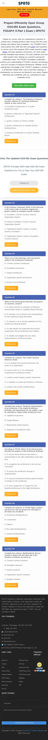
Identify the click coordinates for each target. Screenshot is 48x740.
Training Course (23, 660)
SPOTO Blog (5, 678)
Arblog (21, 681)
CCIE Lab (21, 664)
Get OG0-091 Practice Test (24, 190)
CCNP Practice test (24, 671)
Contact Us (24, 183)
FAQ (3, 667)
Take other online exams (24, 85)
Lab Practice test (24, 667)
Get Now (24, 15)
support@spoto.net (10, 632)
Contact (4, 664)
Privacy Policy (6, 671)
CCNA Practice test (24, 674)
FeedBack (22, 678)
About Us (4, 660)
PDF (20, 685)
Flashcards (5, 685)
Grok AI (4, 688)
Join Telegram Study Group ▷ (14, 644)
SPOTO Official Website (35, 730)
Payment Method (7, 674)
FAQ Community (7, 681)
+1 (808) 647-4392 (10, 628)
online (33, 47)
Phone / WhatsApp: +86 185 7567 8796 (17, 625)
